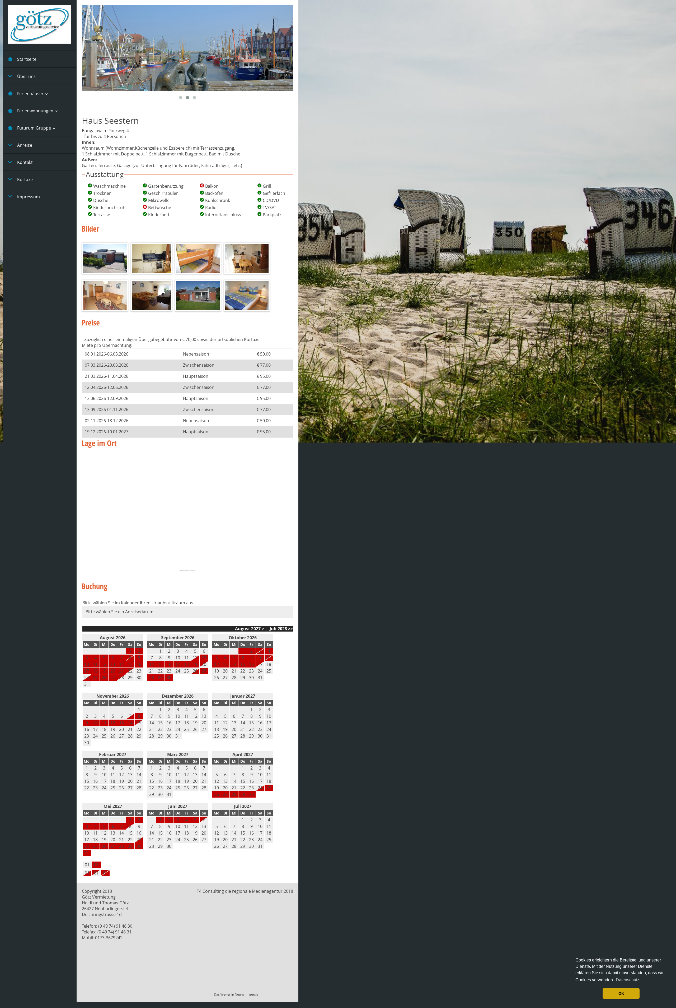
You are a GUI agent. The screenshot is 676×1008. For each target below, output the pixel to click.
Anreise (24, 145)
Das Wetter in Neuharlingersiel (236, 994)
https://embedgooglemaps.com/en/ (187, 570)
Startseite (26, 59)
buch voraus (194, 570)
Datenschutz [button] (627, 980)
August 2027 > (249, 629)
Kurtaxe (25, 179)
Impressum (28, 197)
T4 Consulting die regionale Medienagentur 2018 (245, 891)
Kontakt (25, 162)
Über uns (26, 76)
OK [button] (621, 993)
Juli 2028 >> (281, 629)
